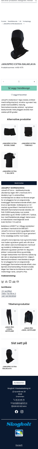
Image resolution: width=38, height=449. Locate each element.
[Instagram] (21, 412)
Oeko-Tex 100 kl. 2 (8, 293)
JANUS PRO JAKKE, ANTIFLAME (28, 329)
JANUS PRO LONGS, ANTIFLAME (9, 329)
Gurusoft (19, 445)
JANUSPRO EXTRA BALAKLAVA (10, 368)
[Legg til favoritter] (15, 126)
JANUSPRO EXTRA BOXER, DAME (9, 144)
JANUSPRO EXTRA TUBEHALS (28, 144)
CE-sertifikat (6, 291)
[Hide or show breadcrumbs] (24, 23)
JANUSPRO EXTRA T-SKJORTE (9, 172)
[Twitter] (16, 412)
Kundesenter (19, 383)
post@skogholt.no (20, 403)
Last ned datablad (8, 296)
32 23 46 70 (20, 400)
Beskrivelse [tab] (19, 183)
